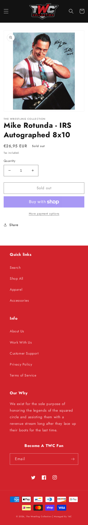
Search (15, 267)
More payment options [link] (44, 213)
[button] (6, 11)
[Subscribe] (72, 459)
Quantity (9, 160)
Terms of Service (23, 375)
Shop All (16, 278)
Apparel (16, 289)
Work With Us (21, 342)
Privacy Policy (21, 364)
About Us (17, 331)
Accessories (19, 300)
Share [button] (13, 224)
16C (70, 516)
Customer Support (24, 353)
